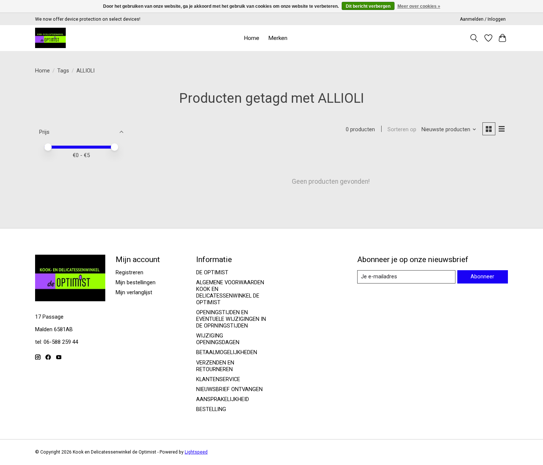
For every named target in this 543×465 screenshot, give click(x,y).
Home (251, 38)
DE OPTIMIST (212, 272)
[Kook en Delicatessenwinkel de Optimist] (50, 38)
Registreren (129, 272)
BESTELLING (211, 409)
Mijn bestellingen (136, 282)
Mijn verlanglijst (134, 292)
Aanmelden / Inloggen (483, 19)
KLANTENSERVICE (218, 379)
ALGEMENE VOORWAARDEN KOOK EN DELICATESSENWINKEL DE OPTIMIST (230, 292)
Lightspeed (196, 452)
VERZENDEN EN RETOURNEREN (215, 366)
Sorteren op (401, 129)
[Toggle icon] (474, 38)
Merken (277, 38)
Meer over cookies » (418, 6)
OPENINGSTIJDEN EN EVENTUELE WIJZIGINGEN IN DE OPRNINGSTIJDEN (231, 319)
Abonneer (482, 276)
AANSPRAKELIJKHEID (222, 399)
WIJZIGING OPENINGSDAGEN (217, 339)
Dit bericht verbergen (368, 6)
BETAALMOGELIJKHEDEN (226, 352)
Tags (63, 70)
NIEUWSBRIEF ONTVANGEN (229, 389)
